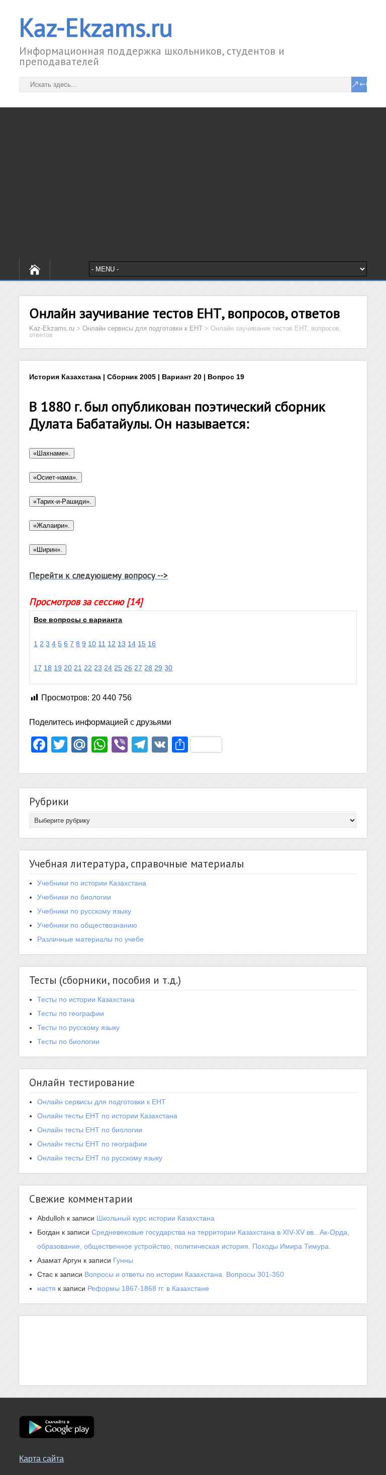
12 (112, 644)
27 (138, 668)
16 (152, 644)
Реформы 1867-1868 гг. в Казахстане (148, 1288)
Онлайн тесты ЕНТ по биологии (89, 1130)
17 (38, 668)
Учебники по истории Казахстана (91, 883)
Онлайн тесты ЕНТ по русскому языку (99, 1158)
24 (108, 668)
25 (118, 668)
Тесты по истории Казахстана (86, 999)
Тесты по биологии (68, 1042)
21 (78, 668)
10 (92, 644)
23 (98, 668)
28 (148, 668)
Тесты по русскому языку (78, 1027)
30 (168, 668)
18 (48, 668)
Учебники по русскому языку (84, 911)
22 (88, 668)
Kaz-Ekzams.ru (96, 27)
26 (128, 668)
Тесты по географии (70, 1013)
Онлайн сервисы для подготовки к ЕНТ (101, 1102)
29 (158, 668)
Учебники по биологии (74, 897)
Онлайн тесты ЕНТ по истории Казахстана (107, 1116)
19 (58, 668)
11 (102, 644)
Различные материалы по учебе (90, 939)
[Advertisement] (193, 182)
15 (142, 644)
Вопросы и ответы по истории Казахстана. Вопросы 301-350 (184, 1274)
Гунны (123, 1260)
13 (122, 644)
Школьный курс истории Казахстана (155, 1218)
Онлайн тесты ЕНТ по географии (92, 1144)
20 (68, 668)
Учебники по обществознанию (87, 925)
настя (46, 1288)
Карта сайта (41, 1458)
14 (132, 644)
